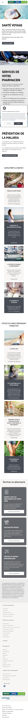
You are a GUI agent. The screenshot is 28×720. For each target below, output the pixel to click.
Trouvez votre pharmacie (14, 511)
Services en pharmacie (8, 605)
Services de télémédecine (8, 625)
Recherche (5, 649)
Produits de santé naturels (8, 660)
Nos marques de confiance (8, 629)
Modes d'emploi (6, 651)
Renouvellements (6, 679)
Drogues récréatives (7, 664)
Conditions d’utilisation (6, 713)
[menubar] (4, 686)
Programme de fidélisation (8, 631)
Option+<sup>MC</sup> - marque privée (11, 627)
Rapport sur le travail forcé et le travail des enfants (12, 709)
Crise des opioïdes (6, 633)
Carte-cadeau (5, 634)
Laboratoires (5, 659)
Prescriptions (5, 608)
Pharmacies (4, 715)
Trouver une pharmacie (14, 573)
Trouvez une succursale (8, 43)
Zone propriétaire (5, 717)
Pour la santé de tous (6, 705)
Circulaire (5, 640)
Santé (4, 657)
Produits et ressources (8, 620)
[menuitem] (4, 686)
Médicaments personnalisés (8, 614)
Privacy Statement (12, 120)
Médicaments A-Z (6, 666)
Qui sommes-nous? (7, 674)
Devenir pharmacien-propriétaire (9, 675)
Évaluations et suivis (7, 612)
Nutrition (4, 662)
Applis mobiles (6, 623)
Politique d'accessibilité (7, 707)
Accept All (18, 123)
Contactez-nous (6, 677)
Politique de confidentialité (7, 711)
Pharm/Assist (6, 646)
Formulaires (5, 655)
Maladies (4, 653)
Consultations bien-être (7, 616)
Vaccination (5, 610)
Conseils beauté (6, 636)
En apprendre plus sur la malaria (9, 155)
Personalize (9, 123)
